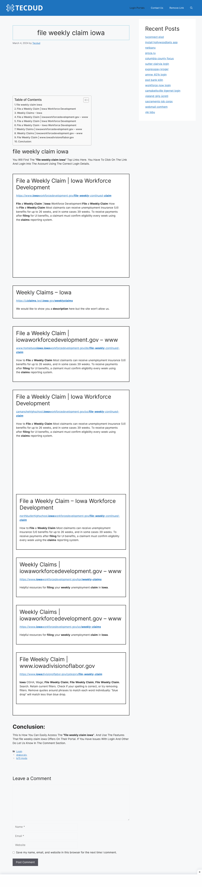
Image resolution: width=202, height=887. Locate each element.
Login (19, 751)
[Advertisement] (71, 72)
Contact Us (157, 7)
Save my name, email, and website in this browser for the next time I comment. (66, 852)
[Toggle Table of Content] (84, 100)
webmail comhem (156, 106)
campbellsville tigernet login (162, 90)
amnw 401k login (156, 74)
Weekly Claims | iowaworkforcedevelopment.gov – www (49, 129)
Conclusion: (25, 141)
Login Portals (137, 7)
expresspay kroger (157, 69)
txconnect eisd (154, 37)
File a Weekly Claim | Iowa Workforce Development (46, 108)
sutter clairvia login (157, 63)
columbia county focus (159, 58)
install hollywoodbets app (161, 42)
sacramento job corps (159, 101)
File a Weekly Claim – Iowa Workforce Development (46, 125)
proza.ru (150, 53)
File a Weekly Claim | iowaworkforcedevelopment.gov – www (52, 116)
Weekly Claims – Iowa (29, 112)
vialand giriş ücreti (156, 96)
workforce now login (158, 85)
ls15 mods (21, 758)
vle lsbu (150, 112)
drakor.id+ (21, 754)
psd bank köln (154, 80)
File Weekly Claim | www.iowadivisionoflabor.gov (45, 137)
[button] (191, 8)
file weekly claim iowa (29, 104)
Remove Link (176, 7)
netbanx (150, 47)
